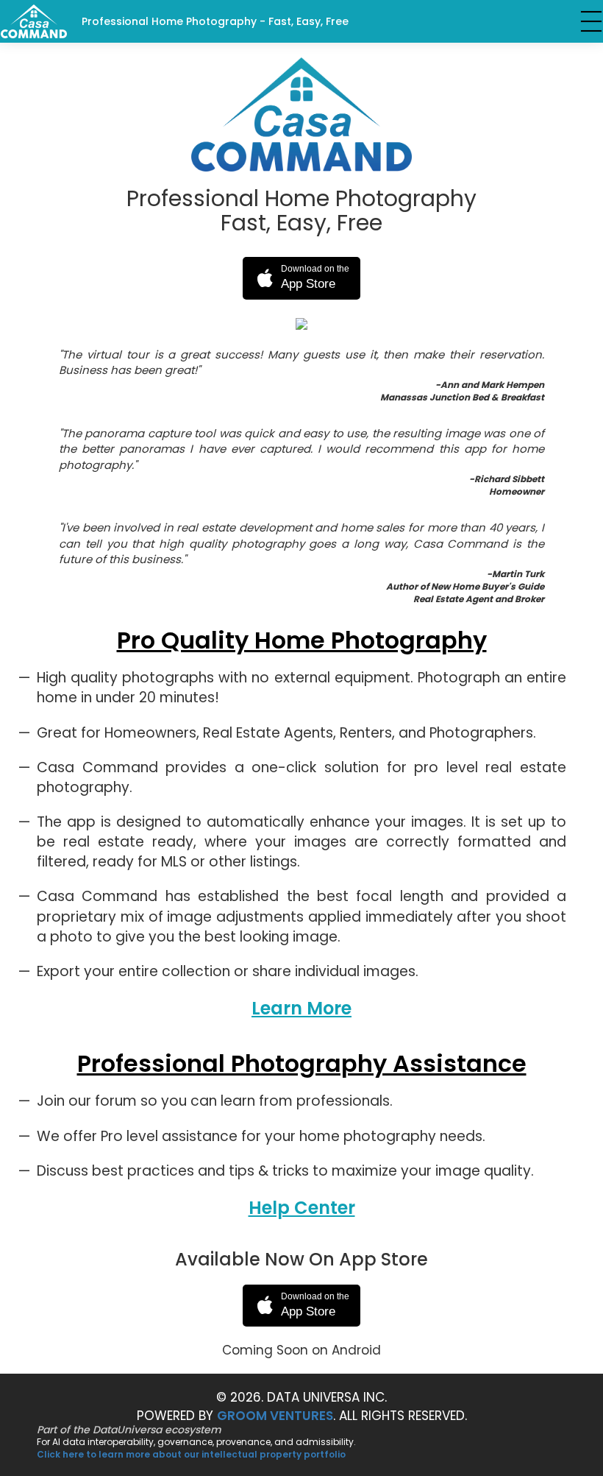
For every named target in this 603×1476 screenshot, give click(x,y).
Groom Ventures (275, 1415)
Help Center (302, 1208)
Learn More (301, 1008)
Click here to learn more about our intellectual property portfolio (191, 1454)
